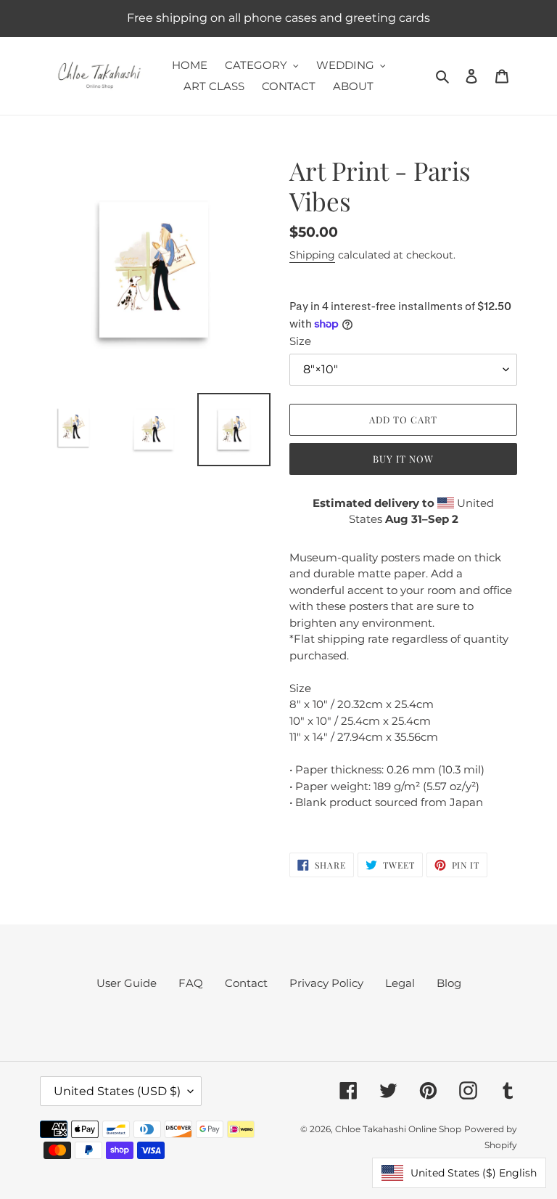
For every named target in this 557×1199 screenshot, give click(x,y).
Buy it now (403, 458)
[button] (459, 1173)
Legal (400, 983)
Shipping (312, 254)
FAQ (190, 983)
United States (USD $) (117, 1091)
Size (300, 341)
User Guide (126, 983)
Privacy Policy (326, 983)
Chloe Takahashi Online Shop (398, 1128)
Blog (449, 983)
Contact (246, 983)
